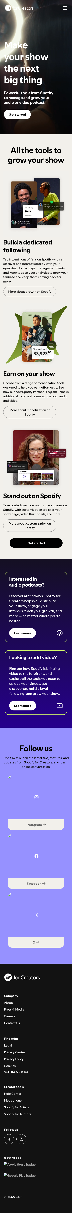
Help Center (12, 1093)
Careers (9, 1016)
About (8, 1002)
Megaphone (13, 1100)
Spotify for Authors (17, 1114)
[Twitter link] (9, 1139)
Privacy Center (14, 1052)
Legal (8, 1045)
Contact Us (12, 1023)
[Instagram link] (21, 1139)
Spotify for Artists (16, 1107)
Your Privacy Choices (16, 1072)
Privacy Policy (14, 1059)
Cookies (10, 1066)
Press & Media (14, 1009)
